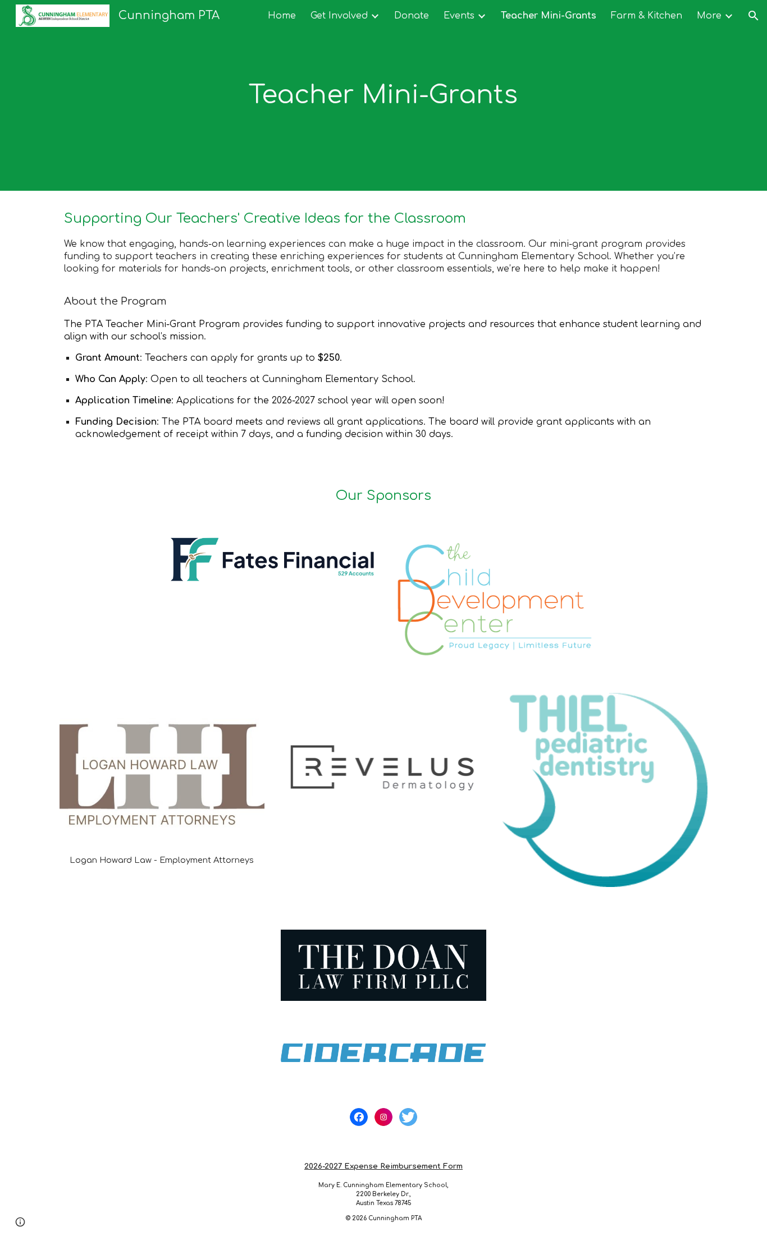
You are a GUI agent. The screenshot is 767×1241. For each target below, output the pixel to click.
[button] (753, 15)
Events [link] (459, 16)
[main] (383, 95)
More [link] (709, 16)
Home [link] (282, 16)
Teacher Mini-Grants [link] (548, 16)
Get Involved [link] (339, 16)
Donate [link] (411, 16)
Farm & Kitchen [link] (646, 16)
